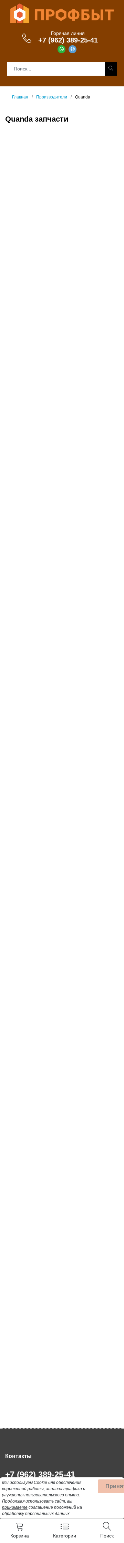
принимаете (15, 1507)
